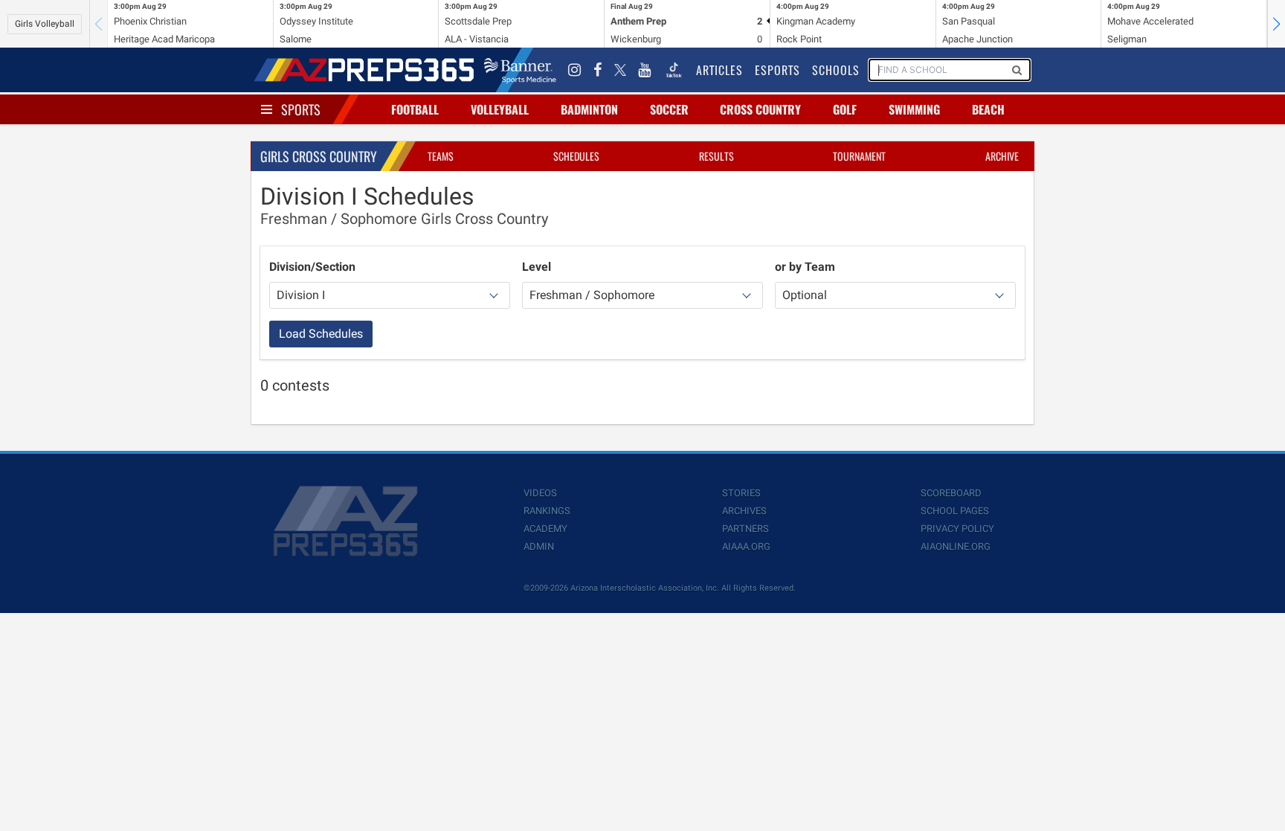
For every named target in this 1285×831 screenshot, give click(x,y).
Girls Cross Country (318, 156)
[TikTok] (673, 70)
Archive (1002, 156)
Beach (988, 109)
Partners (745, 528)
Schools (836, 70)
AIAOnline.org (956, 546)
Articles (719, 70)
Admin (539, 546)
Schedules (576, 156)
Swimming (914, 109)
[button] (1276, 24)
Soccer (669, 109)
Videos (540, 492)
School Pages (955, 510)
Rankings (547, 510)
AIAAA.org (746, 546)
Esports (777, 70)
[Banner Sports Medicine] (520, 70)
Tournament (859, 156)
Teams (441, 156)
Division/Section (312, 267)
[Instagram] (574, 70)
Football (415, 109)
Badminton (589, 109)
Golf (845, 109)
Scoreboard (951, 492)
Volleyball (500, 109)
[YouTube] (644, 70)
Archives (744, 510)
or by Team (805, 267)
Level (536, 267)
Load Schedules (321, 334)
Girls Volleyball (44, 24)
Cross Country (760, 109)
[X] (620, 70)
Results (716, 156)
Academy (545, 528)
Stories (741, 492)
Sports (301, 109)
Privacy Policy (957, 528)
